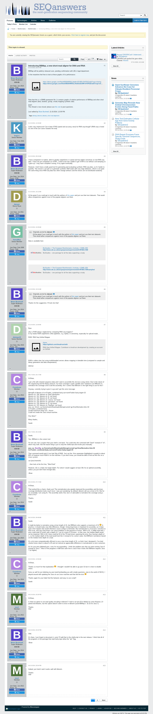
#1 (105, 65)
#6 (105, 289)
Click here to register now (80, 35)
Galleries (52, 20)
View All (115, 66)
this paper (70, 195)
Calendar (33, 24)
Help (74, 708)
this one (57, 107)
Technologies (22, 20)
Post (18, 93)
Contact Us (83, 708)
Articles (34, 20)
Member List (23, 24)
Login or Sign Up (139, 20)
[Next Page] (93, 58)
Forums (10, 21)
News (43, 20)
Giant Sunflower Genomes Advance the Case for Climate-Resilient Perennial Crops (127, 88)
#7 (105, 325)
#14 (104, 630)
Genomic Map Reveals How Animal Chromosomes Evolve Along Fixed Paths (127, 105)
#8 (105, 375)
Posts (10, 55)
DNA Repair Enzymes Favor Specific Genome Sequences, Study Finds (127, 136)
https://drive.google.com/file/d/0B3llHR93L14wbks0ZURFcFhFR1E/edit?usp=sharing (72, 82)
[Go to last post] (130, 98)
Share (18, 89)
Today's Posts (12, 24)
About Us (132, 708)
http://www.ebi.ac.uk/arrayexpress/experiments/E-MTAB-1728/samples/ (69, 269)
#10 (104, 482)
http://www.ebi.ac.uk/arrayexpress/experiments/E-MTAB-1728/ (65, 250)
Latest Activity (21, 55)
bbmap (35, 115)
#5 (105, 227)
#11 (104, 517)
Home (45, 342)
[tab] (10, 55)
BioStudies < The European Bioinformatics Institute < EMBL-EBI (65, 248)
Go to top (142, 708)
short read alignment (53, 115)
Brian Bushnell (44, 112)
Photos (32, 55)
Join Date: (13, 86)
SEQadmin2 (123, 56)
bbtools (45, 115)
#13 (104, 594)
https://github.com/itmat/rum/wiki (55, 344)
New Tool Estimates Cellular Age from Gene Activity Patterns (127, 121)
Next (103, 700)
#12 (104, 559)
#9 (105, 432)
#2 (105, 123)
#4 (105, 192)
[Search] (145, 15)
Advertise (108, 708)
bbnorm (39, 115)
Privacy (92, 708)
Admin (100, 708)
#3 (105, 156)
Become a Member (120, 708)
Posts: (12, 88)
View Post (54, 232)
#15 (104, 665)
